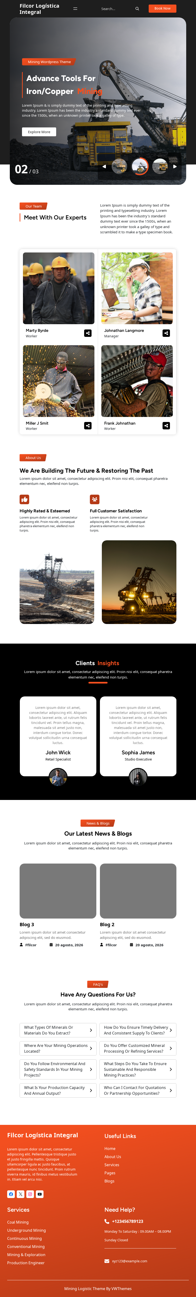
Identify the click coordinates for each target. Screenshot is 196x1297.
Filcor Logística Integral (39, 8)
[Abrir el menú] (75, 8)
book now (162, 8)
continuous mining (24, 1238)
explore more (39, 131)
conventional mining (26, 1246)
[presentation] (92, 792)
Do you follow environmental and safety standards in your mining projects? (54, 1069)
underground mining (26, 1230)
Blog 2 (27, 924)
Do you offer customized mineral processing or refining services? (134, 1048)
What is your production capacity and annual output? (54, 1090)
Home (109, 1148)
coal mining (18, 1222)
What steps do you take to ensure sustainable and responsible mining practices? (135, 1069)
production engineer (26, 1262)
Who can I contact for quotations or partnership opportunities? (135, 1090)
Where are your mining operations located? (56, 1048)
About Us (112, 1156)
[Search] (137, 8)
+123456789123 (127, 1221)
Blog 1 (107, 924)
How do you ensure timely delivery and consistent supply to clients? (136, 1030)
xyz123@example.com (129, 1261)
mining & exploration (26, 1254)
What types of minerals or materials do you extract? (48, 1030)
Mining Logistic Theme (84, 1288)
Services (111, 1164)
